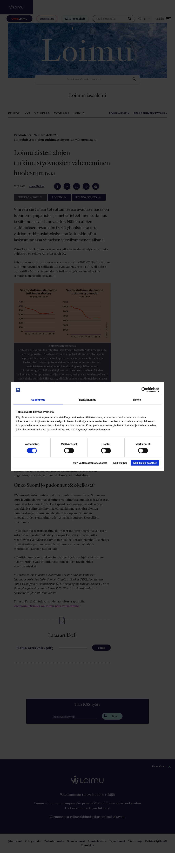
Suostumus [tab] (38, 399)
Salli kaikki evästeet (145, 462)
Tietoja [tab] (137, 399)
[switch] (69, 450)
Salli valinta (120, 462)
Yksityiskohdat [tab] (87, 399)
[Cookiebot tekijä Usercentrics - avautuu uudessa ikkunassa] (144, 389)
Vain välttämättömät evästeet (90, 462)
